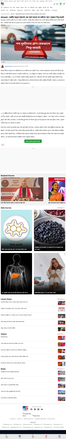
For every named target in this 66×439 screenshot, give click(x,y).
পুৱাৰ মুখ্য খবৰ (20, 10)
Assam (12, 14)
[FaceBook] (31, 409)
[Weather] (54, 4)
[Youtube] (42, 409)
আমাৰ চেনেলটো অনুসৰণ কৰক (32, 141)
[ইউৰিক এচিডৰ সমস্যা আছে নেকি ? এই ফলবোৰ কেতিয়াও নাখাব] (16, 211)
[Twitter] (35, 409)
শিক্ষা (26, 7)
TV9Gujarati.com (57, 424)
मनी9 (46, 1)
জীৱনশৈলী (32, 7)
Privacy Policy (51, 419)
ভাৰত (14, 7)
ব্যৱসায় (22, 7)
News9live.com (38, 427)
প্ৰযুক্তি (40, 7)
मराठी (22, 1)
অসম (11, 7)
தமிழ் (37, 1)
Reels (3, 369)
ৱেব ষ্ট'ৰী (44, 7)
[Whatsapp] (60, 4)
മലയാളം (42, 1)
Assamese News (5, 14)
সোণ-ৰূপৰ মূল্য (54, 10)
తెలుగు (18, 1)
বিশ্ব (36, 7)
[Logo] (2, 3)
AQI (57, 4)
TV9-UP (50, 1)
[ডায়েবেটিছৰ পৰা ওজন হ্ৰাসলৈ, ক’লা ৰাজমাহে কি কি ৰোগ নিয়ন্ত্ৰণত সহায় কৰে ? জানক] (49, 211)
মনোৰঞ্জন (17, 7)
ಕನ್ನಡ (14, 1)
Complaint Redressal (40, 419)
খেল (28, 7)
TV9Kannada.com (27, 424)
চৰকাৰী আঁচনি (47, 10)
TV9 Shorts (13, 10)
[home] (1, 7)
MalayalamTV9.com (15, 427)
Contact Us (13, 419)
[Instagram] (38, 409)
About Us (19, 419)
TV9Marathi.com (7, 424)
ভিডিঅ (51, 7)
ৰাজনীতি (33, 10)
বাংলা (30, 1)
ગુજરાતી (26, 1)
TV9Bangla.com (37, 424)
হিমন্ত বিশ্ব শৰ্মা (27, 10)
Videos (4, 334)
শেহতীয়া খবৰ (6, 7)
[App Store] (37, 416)
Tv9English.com (48, 427)
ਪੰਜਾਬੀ (34, 1)
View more (60, 208)
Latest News (6, 299)
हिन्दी (2, 1)
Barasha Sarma (9, 66)
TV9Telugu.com (17, 424)
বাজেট (4, 10)
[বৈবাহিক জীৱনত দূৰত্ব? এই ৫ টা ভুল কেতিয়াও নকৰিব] (49, 254)
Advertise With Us (28, 419)
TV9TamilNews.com (27, 427)
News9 (10, 1)
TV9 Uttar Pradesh (59, 427)
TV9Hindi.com (5, 427)
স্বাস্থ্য (38, 10)
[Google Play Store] (27, 415)
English (6, 1)
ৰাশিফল (42, 10)
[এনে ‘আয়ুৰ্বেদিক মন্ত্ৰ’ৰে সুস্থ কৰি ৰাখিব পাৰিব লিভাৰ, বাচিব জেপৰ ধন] (16, 254)
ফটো (48, 7)
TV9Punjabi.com (47, 424)
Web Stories (6, 208)
